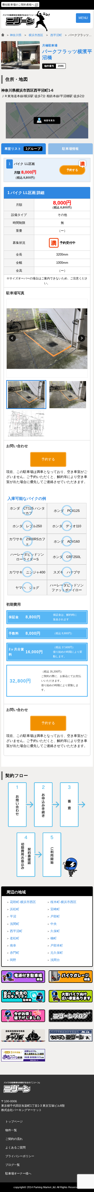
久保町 (55, 931)
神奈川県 (15, 35)
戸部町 (55, 916)
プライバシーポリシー (19, 1156)
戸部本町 (56, 945)
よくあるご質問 (15, 1147)
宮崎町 (55, 909)
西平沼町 (56, 35)
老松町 (14, 938)
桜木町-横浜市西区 (63, 902)
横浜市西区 (36, 35)
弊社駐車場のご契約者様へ (18, 4)
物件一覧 (11, 1130)
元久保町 (56, 952)
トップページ (14, 1121)
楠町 (53, 938)
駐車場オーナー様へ (18, 1173)
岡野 (13, 960)
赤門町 (14, 952)
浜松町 (14, 909)
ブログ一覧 (12, 1165)
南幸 (13, 945)
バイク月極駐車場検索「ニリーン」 (22, 1087)
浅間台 (55, 960)
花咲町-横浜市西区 (23, 902)
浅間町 (14, 924)
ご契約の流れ (14, 1139)
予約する (72, 170)
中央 (53, 924)
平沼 (13, 916)
